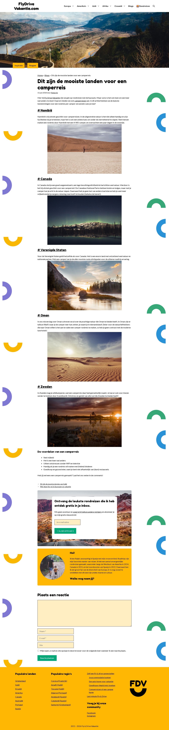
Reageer (32, 65)
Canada (18, 697)
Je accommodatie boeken (100, 677)
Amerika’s (81, 6)
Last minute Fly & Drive (97, 696)
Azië (94, 6)
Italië (17, 685)
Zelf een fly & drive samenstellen (100, 673)
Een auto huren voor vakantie (101, 681)
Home (40, 75)
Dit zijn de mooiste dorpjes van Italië (53, 484)
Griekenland (20, 681)
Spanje (18, 708)
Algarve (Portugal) (59, 693)
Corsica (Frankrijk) (59, 681)
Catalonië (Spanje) (58, 701)
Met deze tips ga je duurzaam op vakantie (55, 487)
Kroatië (18, 689)
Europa (67, 6)
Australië (19, 701)
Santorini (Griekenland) (61, 704)
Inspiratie (19, 65)
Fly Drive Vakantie (52, 98)
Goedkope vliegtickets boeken (102, 685)
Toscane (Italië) (57, 689)
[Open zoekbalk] (153, 6)
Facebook (91, 713)
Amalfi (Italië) (57, 685)
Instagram (91, 716)
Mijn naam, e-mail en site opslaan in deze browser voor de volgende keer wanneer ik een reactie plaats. (83, 651)
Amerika (19, 693)
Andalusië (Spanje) (59, 697)
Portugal (19, 704)
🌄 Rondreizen (143, 6)
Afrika (105, 6)
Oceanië (118, 6)
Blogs (130, 6)
